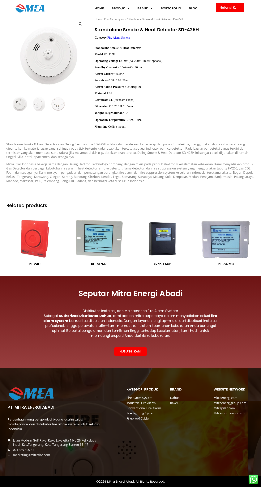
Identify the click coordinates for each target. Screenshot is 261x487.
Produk (118, 8)
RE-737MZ (98, 264)
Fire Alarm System (115, 19)
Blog (193, 8)
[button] (80, 24)
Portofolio (171, 8)
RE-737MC (226, 264)
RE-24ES (35, 264)
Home (99, 8)
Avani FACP (162, 264)
